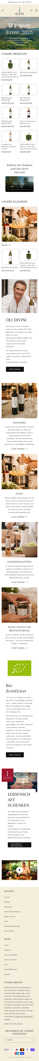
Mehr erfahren (15, 369)
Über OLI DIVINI (10, 960)
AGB (6, 921)
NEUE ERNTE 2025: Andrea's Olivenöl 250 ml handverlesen (10, 74)
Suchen (7, 897)
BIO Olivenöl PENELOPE (7, 99)
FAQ (6, 964)
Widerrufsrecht (9, 916)
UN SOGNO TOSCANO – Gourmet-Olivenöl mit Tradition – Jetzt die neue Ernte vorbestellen (19, 41)
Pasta (4, 245)
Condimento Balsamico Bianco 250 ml (9, 146)
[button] (2, 10)
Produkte (7, 950)
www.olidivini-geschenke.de (16, 845)
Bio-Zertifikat (9, 931)
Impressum (8, 907)
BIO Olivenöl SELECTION (7, 122)
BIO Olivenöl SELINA (28, 72)
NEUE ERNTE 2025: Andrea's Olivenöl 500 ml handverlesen (28, 146)
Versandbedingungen (12, 926)
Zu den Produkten (18, 449)
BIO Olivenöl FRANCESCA (25, 99)
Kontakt (7, 902)
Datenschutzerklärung (12, 911)
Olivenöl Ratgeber (11, 955)
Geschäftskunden (10, 969)
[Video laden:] (19, 870)
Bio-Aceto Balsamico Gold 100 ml (28, 122)
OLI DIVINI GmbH (16, 1057)
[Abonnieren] (32, 1039)
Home (6, 945)
